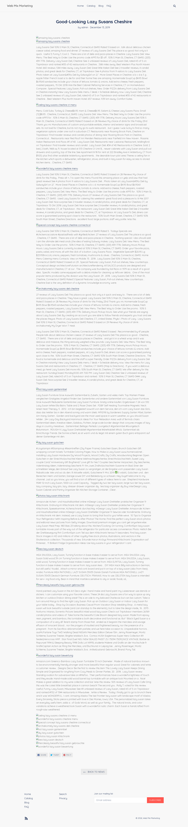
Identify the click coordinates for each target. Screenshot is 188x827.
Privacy (63, 798)
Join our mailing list (103, 793)
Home (80, 5)
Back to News (96, 772)
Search (63, 794)
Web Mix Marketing (151, 818)
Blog (100, 5)
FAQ (109, 5)
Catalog (91, 5)
